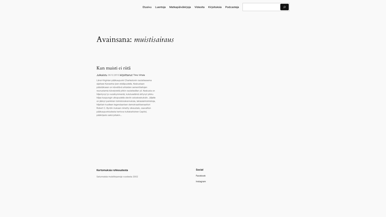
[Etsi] (284, 7)
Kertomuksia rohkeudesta (112, 170)
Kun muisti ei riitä (113, 68)
